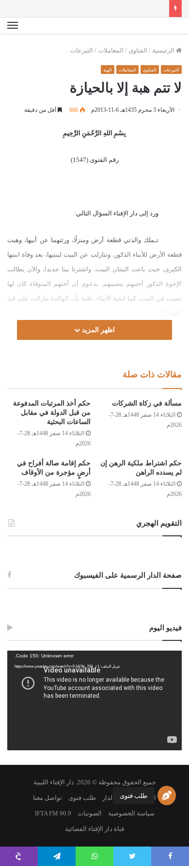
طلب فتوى (133, 795)
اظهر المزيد (97, 330)
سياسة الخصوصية (131, 813)
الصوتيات (90, 813)
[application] (94, 700)
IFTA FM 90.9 (53, 813)
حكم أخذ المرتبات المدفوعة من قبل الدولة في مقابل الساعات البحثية (52, 412)
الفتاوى (137, 50)
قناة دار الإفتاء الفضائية (94, 828)
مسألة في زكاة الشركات (147, 403)
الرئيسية (164, 50)
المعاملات (111, 50)
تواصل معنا (47, 797)
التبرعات (81, 50)
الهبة (107, 70)
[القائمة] (12, 25)
